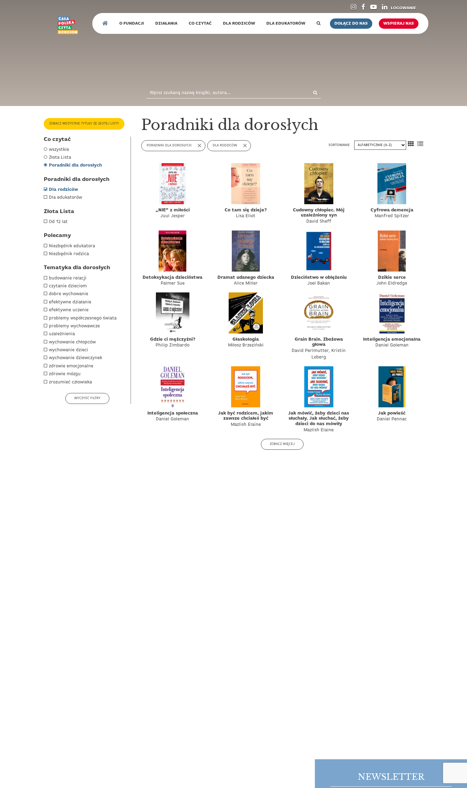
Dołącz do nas (351, 24)
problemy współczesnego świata (83, 318)
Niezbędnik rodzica (69, 254)
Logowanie (403, 8)
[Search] (308, 93)
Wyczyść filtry (87, 398)
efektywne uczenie (69, 310)
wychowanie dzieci (68, 350)
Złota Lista (60, 157)
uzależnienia (62, 334)
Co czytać (200, 24)
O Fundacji (131, 24)
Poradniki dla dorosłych (75, 165)
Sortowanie (340, 145)
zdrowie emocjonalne (71, 366)
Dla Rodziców (239, 24)
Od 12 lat (58, 222)
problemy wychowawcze (74, 326)
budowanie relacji (67, 278)
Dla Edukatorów (285, 24)
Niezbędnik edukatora (72, 246)
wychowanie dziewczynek (75, 358)
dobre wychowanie (68, 294)
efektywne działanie (70, 302)
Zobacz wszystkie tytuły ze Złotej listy (84, 124)
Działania (166, 24)
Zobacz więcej (282, 444)
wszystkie (59, 149)
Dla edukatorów (65, 197)
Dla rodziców (63, 189)
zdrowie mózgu (65, 374)
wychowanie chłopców (72, 342)
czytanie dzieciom (68, 286)
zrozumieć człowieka (70, 382)
